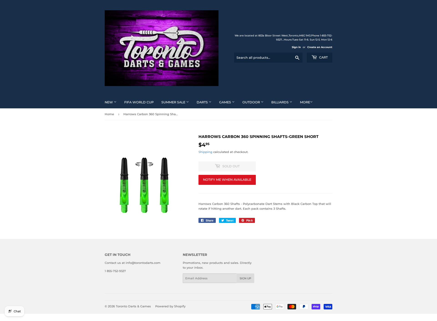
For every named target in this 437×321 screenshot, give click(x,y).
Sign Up (245, 278)
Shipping (205, 152)
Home (109, 114)
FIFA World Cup (139, 102)
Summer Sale (173, 102)
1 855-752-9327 (115, 271)
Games (225, 102)
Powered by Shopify (170, 306)
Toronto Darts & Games (133, 306)
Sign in (296, 47)
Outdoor (251, 102)
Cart (323, 57)
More (305, 102)
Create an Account (319, 47)
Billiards (280, 102)
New (109, 102)
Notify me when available (227, 180)
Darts (203, 102)
